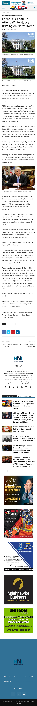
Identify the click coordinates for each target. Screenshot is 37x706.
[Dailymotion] (6, 387)
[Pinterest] (13, 332)
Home (3, 12)
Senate (18, 324)
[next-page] (6, 471)
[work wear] (18, 523)
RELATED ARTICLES (9, 396)
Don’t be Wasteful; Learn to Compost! (10, 345)
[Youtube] (31, 387)
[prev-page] (3, 471)
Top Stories (10, 15)
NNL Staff (6, 29)
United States (18, 15)
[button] (3, 7)
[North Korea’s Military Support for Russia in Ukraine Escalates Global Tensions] (7, 438)
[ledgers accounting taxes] (18, 556)
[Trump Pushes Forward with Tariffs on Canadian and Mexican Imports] (7, 429)
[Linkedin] (18, 332)
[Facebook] (4, 332)
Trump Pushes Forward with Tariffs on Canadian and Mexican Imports (23, 429)
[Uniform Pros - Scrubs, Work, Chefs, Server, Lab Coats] (18, 620)
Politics (9, 12)
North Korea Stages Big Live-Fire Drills (27, 345)
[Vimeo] (26, 387)
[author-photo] (18, 363)
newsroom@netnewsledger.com (22, 681)
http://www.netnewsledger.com (18, 368)
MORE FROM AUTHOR (25, 396)
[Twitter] (8, 332)
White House (25, 324)
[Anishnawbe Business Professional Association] (18, 589)
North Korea (11, 324)
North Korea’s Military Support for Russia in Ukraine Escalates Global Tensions (24, 438)
